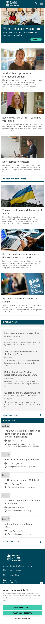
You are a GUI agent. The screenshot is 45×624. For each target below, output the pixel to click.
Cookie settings (22, 619)
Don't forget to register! (15, 161)
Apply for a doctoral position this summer (20, 300)
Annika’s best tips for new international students (16, 75)
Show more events (11, 542)
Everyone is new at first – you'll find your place (21, 119)
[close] (41, 584)
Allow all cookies (22, 607)
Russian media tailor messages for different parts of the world (21, 256)
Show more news (10, 415)
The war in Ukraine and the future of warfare (22, 212)
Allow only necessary (22, 613)
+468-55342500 (15, 570)
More (35, 39)
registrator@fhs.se (13, 575)
